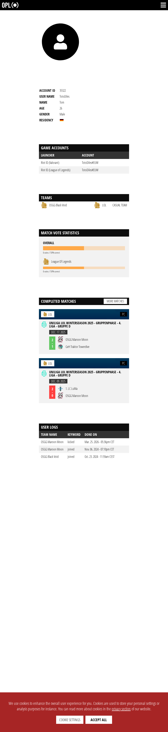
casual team (119, 205)
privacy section (121, 709)
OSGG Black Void (50, 456)
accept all (99, 719)
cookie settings (69, 719)
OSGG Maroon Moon (52, 442)
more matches (115, 301)
